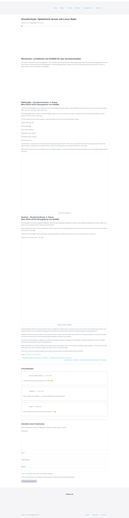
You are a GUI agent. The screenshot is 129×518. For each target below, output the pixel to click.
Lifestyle (77, 8)
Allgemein (29, 354)
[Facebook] (66, 498)
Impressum (103, 514)
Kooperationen (88, 8)
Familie (70, 8)
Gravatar (27, 473)
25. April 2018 (37, 406)
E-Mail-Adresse (25, 459)
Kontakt (87, 514)
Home (55, 8)
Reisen (62, 8)
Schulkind (38, 354)
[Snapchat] (75, 498)
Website (23, 466)
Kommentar (24, 431)
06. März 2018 (48, 375)
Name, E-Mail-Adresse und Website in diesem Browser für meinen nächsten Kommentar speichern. (48, 477)
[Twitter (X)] (68, 498)
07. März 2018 (40, 391)
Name (23, 452)
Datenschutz (95, 514)
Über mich (99, 8)
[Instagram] (71, 498)
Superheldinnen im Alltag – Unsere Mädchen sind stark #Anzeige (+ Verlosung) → (86, 360)
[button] (106, 8)
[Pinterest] (70, 498)
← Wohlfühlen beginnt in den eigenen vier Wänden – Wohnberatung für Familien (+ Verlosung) (46, 358)
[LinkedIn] (73, 498)
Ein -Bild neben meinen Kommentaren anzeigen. (38, 473)
